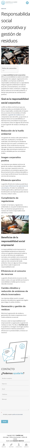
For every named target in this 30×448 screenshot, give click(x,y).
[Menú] (27, 2)
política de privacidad (18, 414)
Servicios (3, 8)
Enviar (4, 421)
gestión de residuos (15, 115)
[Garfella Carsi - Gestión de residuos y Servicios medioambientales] (9, 3)
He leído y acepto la (13, 414)
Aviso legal (5, 437)
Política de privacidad (15, 437)
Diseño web (15, 441)
